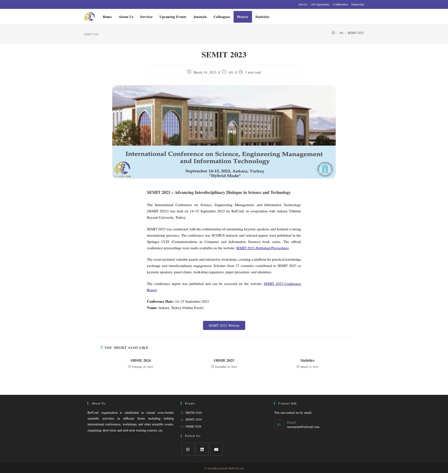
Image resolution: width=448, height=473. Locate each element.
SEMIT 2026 (194, 419)
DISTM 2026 (194, 412)
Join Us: (303, 4)
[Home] (333, 33)
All (230, 72)
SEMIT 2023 (356, 33)
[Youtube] (216, 449)
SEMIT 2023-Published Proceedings (262, 247)
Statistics (307, 360)
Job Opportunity (320, 4)
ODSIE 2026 (193, 426)
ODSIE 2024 (141, 360)
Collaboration (340, 4)
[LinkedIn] (202, 449)
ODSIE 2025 (224, 360)
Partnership (357, 4)
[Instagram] (188, 449)
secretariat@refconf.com (303, 426)
